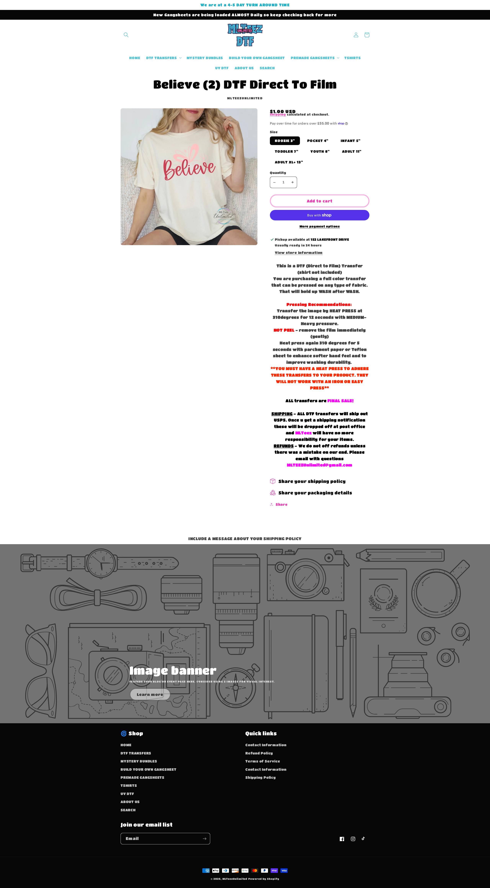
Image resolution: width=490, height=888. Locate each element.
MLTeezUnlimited (234, 878)
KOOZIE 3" (285, 141)
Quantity (278, 173)
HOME (126, 745)
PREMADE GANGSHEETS (142, 777)
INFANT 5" (351, 141)
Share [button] (282, 504)
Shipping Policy (260, 777)
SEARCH (128, 810)
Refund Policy (259, 753)
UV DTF (127, 794)
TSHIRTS (129, 785)
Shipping (278, 114)
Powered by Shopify (263, 878)
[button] (126, 34)
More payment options (320, 226)
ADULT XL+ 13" (289, 162)
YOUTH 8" (320, 151)
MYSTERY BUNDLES (139, 761)
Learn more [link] (150, 694)
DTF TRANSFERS (136, 753)
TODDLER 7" (286, 151)
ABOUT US (130, 802)
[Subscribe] (204, 839)
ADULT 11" (352, 151)
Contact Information (266, 745)
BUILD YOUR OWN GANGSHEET (148, 769)
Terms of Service (262, 761)
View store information (299, 252)
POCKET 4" (317, 141)
